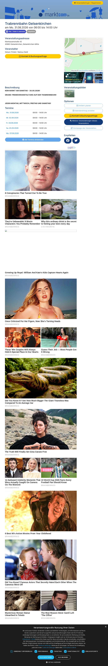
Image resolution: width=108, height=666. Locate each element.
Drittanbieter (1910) (29, 639)
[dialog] (54, 645)
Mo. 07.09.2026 (12, 133)
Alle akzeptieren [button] (46, 657)
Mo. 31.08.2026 (12, 112)
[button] (54, 662)
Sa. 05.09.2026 (12, 128)
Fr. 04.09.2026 (12, 123)
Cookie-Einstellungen (48, 647)
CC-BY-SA (99, 70)
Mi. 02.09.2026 (12, 118)
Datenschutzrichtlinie (69, 647)
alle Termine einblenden (34, 140)
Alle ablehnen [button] (63, 657)
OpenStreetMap (83, 70)
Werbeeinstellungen (45, 645)
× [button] (105, 627)
